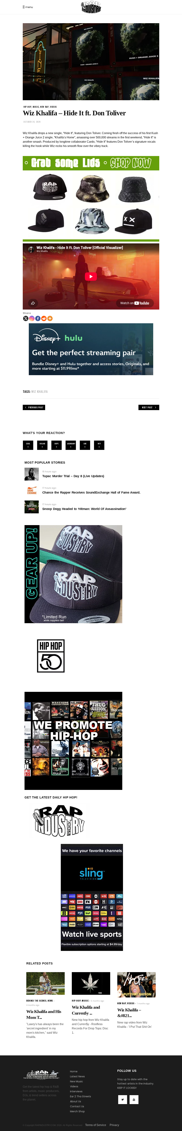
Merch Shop (77, 1111)
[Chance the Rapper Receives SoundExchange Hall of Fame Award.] (32, 490)
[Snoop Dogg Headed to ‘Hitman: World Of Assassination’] (32, 507)
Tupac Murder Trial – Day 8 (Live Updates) (73, 476)
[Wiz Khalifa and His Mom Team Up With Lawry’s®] (45, 983)
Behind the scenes (36, 1000)
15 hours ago (49, 471)
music (36, 106)
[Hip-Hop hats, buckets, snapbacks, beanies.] (91, 199)
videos (53, 106)
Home (73, 1071)
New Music (76, 1081)
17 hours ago (49, 487)
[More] (50, 318)
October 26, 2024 (32, 121)
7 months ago (143, 1003)
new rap (44, 106)
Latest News (77, 1076)
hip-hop (27, 106)
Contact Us (77, 1106)
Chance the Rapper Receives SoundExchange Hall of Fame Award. (91, 492)
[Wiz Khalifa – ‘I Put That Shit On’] (136, 984)
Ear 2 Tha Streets (80, 1096)
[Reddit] (44, 318)
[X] (25, 318)
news (50, 1000)
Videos (74, 1086)
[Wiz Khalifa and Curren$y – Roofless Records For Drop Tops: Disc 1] (91, 983)
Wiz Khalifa (39, 391)
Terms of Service (95, 1125)
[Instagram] (31, 318)
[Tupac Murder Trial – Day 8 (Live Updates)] (32, 474)
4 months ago (32, 1005)
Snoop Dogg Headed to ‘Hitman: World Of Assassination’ (84, 509)
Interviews (76, 1091)
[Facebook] (38, 318)
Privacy (114, 1125)
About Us (75, 1101)
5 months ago (97, 1001)
